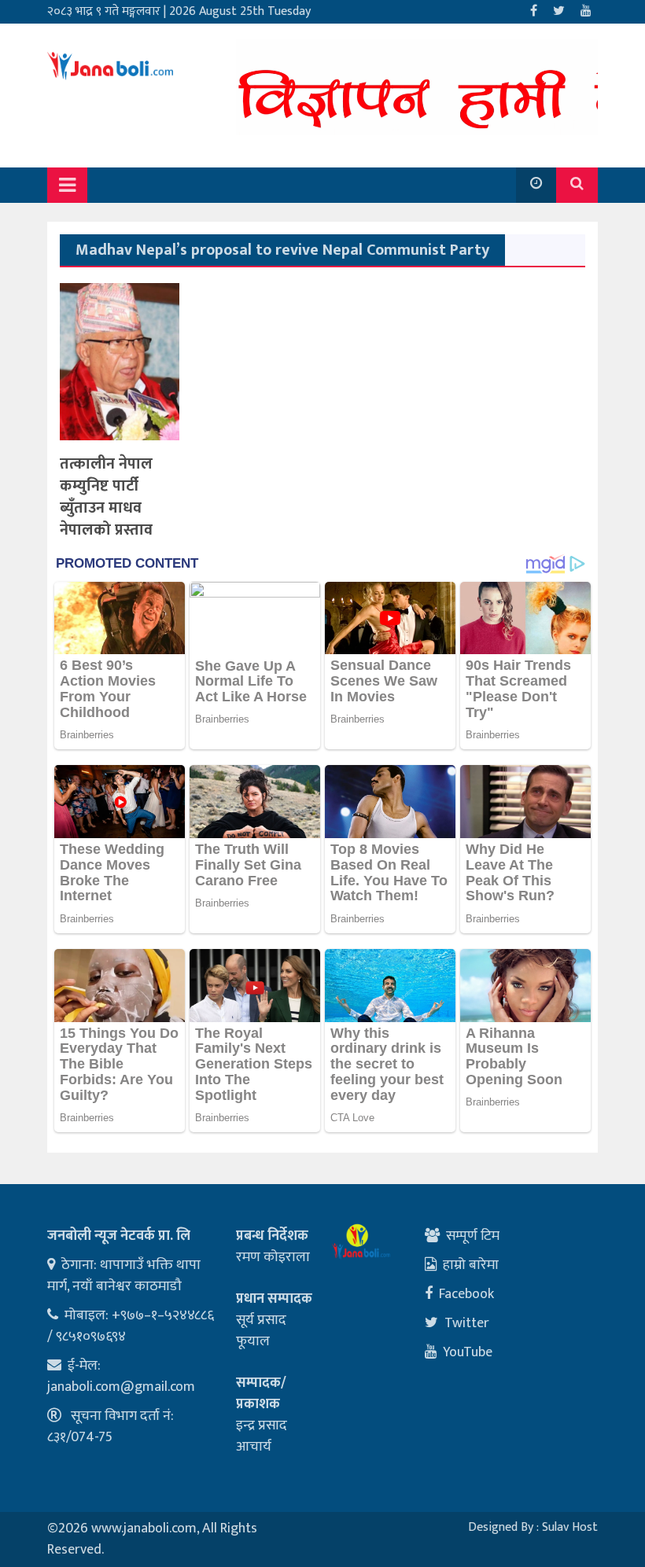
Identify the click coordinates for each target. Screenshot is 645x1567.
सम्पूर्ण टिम (472, 1236)
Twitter (466, 1323)
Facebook (466, 1294)
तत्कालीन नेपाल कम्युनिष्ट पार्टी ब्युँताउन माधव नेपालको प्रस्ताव (106, 497)
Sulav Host (570, 1527)
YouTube (467, 1352)
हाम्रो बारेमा (471, 1265)
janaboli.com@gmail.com (121, 1387)
